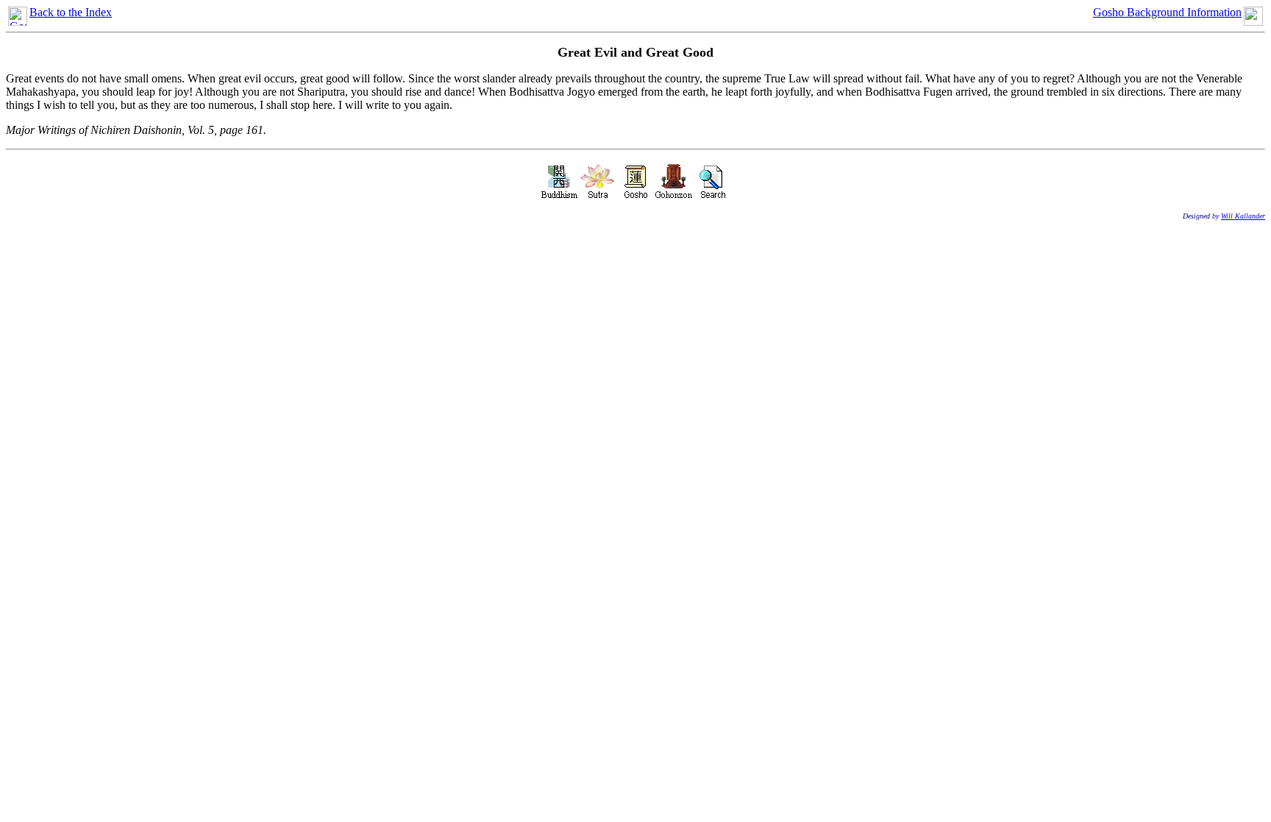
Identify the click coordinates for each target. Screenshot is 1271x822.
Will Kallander (1243, 216)
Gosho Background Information (1167, 12)
